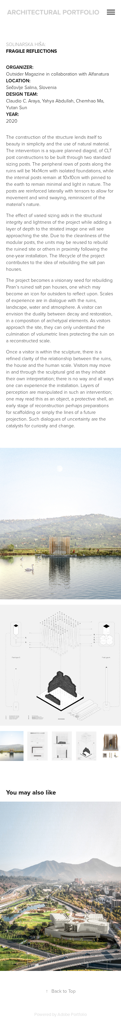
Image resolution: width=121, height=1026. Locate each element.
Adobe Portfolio (72, 1014)
